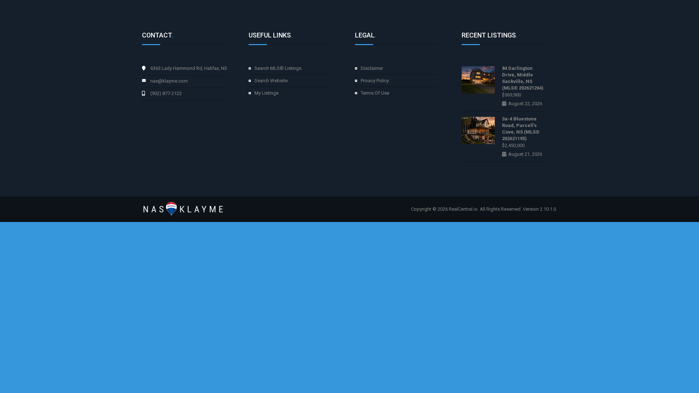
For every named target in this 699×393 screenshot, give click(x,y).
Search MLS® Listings (277, 68)
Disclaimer (372, 68)
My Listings (266, 93)
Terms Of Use (375, 93)
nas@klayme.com (169, 81)
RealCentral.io (463, 209)
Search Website (271, 80)
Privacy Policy (375, 80)
